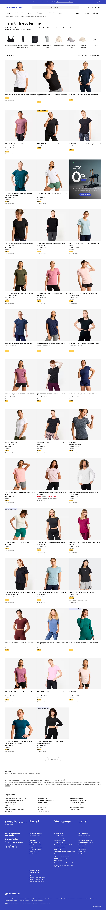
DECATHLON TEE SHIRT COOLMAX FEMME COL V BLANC (52, 194)
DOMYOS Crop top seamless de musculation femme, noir (51, 543)
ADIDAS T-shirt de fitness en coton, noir (81, 592)
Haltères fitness (42, 807)
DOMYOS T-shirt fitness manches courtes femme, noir (52, 443)
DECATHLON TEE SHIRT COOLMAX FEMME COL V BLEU (84, 244)
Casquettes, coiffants (83, 46)
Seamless (7, 807)
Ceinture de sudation (76, 805)
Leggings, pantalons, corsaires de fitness (23, 46)
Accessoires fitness (43, 811)
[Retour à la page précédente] (47, 759)
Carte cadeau (95, 12)
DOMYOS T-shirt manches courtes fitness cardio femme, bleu (52, 593)
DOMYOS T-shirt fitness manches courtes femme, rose (52, 693)
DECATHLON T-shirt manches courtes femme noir (52, 144)
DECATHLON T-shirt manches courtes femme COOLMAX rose (83, 294)
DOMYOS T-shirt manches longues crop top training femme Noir (50, 742)
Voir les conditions (85, 194)
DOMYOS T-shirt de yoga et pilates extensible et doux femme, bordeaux (20, 643)
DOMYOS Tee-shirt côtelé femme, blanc (17, 542)
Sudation (40, 809)
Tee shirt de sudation (43, 805)
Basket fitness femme (71, 46)
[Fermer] (100, 2)
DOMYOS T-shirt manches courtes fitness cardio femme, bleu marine (84, 394)
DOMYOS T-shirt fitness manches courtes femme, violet (20, 693)
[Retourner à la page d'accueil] (14, 7)
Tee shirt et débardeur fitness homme (15, 798)
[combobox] (95, 55)
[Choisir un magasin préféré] (88, 7)
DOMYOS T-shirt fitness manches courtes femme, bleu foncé (52, 643)
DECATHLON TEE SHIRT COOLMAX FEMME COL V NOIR (52, 95)
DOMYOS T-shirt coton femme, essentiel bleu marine (83, 95)
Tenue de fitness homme (77, 802)
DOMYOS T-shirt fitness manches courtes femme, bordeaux (85, 543)
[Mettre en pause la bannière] (97, 2)
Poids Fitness (8, 811)
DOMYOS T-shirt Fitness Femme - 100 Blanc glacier (20, 94)
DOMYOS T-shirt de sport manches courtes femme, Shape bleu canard (18, 742)
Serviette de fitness (10, 802)
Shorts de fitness (35, 45)
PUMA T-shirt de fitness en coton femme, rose (51, 492)
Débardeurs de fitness (47, 46)
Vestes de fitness (59, 45)
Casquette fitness (75, 809)
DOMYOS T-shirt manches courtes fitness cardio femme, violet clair (20, 394)
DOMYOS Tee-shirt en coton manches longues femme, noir (51, 244)
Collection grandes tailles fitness (14, 800)
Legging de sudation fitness (13, 805)
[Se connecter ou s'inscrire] (95, 7)
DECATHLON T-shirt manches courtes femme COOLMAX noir (19, 244)
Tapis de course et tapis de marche (14, 809)
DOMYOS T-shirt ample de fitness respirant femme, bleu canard (18, 194)
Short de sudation (43, 802)
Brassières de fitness (11, 45)
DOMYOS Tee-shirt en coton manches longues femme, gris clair (83, 493)
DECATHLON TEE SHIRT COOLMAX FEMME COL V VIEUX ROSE (52, 294)
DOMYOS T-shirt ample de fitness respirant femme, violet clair (18, 145)
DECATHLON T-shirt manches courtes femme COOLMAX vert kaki (19, 294)
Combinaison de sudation (77, 807)
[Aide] (92, 7)
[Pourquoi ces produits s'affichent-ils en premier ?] (78, 55)
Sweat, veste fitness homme (78, 800)
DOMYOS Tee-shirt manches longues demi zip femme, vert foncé (83, 643)
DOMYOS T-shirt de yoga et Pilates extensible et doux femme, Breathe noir (84, 344)
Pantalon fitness (42, 798)
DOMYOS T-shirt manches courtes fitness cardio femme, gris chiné (84, 443)
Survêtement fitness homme (46, 800)
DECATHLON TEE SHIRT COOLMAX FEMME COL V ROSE (20, 493)
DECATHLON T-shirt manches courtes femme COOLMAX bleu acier (51, 344)
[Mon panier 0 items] (99, 7)
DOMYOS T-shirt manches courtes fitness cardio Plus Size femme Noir (20, 593)
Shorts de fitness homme (77, 798)
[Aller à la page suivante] (59, 759)
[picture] (21, 76)
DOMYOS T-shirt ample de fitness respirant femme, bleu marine (18, 344)
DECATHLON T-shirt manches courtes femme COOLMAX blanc (19, 443)
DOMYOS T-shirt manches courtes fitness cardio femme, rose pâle (84, 693)
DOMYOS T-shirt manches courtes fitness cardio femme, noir (52, 394)
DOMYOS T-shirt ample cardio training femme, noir (85, 144)
